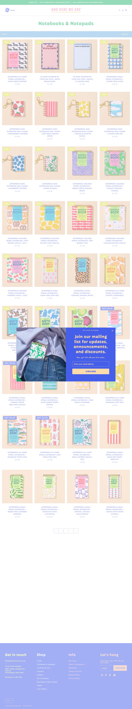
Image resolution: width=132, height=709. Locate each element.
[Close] (112, 331)
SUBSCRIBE (91, 371)
